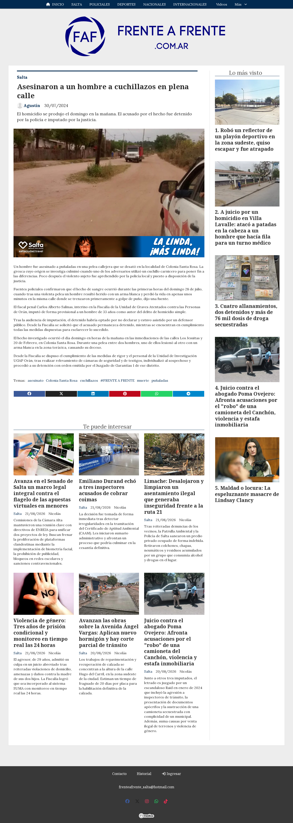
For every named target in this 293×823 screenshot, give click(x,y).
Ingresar (173, 773)
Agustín (32, 105)
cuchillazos (89, 380)
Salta (22, 77)
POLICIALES (99, 4)
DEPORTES (126, 4)
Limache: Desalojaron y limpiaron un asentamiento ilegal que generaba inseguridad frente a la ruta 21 (174, 496)
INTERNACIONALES (190, 4)
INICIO (58, 4)
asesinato (36, 380)
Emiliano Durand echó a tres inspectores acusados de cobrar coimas (107, 490)
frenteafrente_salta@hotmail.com (146, 787)
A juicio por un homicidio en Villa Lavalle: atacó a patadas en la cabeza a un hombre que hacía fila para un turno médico (245, 227)
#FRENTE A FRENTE (117, 380)
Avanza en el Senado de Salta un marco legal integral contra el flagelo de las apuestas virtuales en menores (43, 493)
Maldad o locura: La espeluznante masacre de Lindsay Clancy (247, 494)
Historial (144, 773)
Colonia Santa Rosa (61, 380)
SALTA (76, 4)
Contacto (119, 773)
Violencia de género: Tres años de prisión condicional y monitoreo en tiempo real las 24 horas (41, 632)
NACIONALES (154, 4)
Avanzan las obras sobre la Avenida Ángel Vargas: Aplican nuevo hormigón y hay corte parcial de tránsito (109, 632)
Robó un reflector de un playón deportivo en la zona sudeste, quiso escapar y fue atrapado (245, 139)
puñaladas (159, 380)
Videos (221, 4)
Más (238, 4)
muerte (143, 380)
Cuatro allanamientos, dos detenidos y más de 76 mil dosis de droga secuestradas (246, 315)
